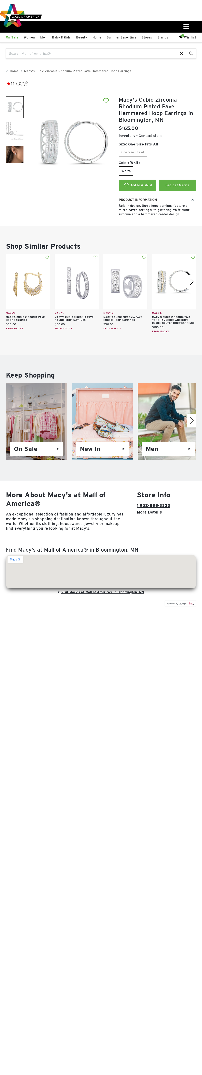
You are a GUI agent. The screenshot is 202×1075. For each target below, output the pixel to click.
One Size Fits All (133, 152)
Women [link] (29, 37)
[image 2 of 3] (15, 131)
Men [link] (43, 37)
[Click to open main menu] (186, 27)
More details (149, 512)
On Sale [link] (12, 37)
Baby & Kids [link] (61, 37)
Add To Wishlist (141, 185)
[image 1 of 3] (15, 107)
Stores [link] (147, 37)
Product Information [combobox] (138, 200)
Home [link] (97, 37)
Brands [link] (162, 37)
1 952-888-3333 (153, 505)
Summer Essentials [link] (121, 37)
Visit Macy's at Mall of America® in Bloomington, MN (102, 592)
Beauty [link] (81, 37)
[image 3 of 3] (15, 154)
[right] (191, 282)
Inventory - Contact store (140, 136)
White (126, 171)
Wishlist (190, 37)
